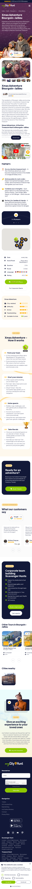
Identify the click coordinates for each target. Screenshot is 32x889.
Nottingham (17, 845)
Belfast (23, 844)
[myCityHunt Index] (10, 6)
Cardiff (18, 844)
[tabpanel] (16, 216)
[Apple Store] (16, 820)
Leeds (3, 842)
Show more (16, 137)
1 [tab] (13, 222)
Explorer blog (5, 807)
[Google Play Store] (16, 825)
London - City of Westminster (10, 840)
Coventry (4, 861)
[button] (16, 886)
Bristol (15, 842)
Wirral (20, 859)
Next (19, 550)
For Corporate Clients (16, 288)
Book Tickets (17, 489)
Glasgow (9, 842)
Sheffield (20, 856)
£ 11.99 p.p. (17, 282)
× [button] (30, 864)
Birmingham (23, 840)
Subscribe (16, 790)
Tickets (4, 802)
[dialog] (16, 875)
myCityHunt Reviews (8, 809)
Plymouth (18, 847)
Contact (4, 812)
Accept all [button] (8, 882)
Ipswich (10, 845)
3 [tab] (18, 222)
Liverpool (11, 844)
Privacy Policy (16, 786)
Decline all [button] (23, 882)
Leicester (4, 845)
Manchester (21, 842)
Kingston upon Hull (7, 849)
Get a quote (16, 613)
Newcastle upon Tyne (8, 847)
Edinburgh (5, 844)
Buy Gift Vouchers (17, 750)
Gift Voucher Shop (7, 804)
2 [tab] (16, 222)
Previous (13, 550)
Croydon (26, 858)
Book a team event (16, 607)
